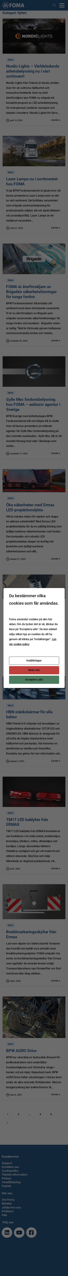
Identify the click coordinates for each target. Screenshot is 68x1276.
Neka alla (34, 670)
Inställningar (34, 660)
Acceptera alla (34, 679)
